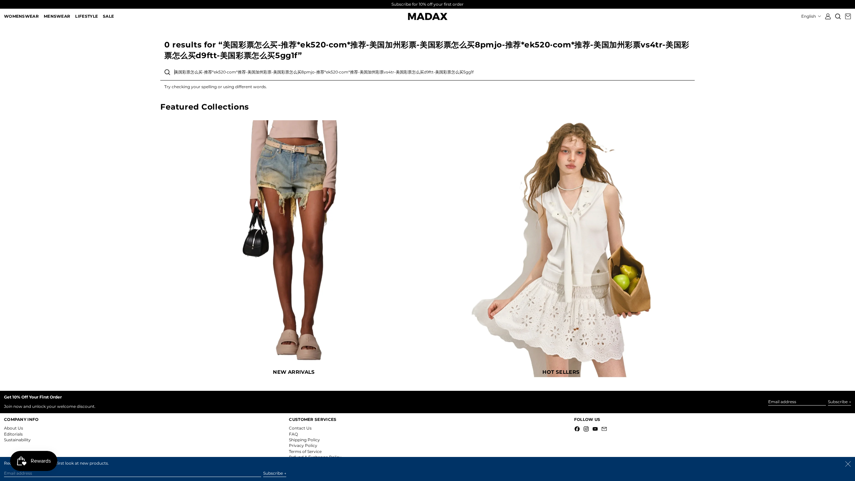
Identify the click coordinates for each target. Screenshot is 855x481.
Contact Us (300, 428)
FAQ (293, 434)
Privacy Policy (303, 445)
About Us (13, 428)
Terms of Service (305, 451)
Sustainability (17, 439)
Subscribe (838, 401)
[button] (838, 16)
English (809, 16)
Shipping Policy (304, 439)
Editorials (13, 434)
